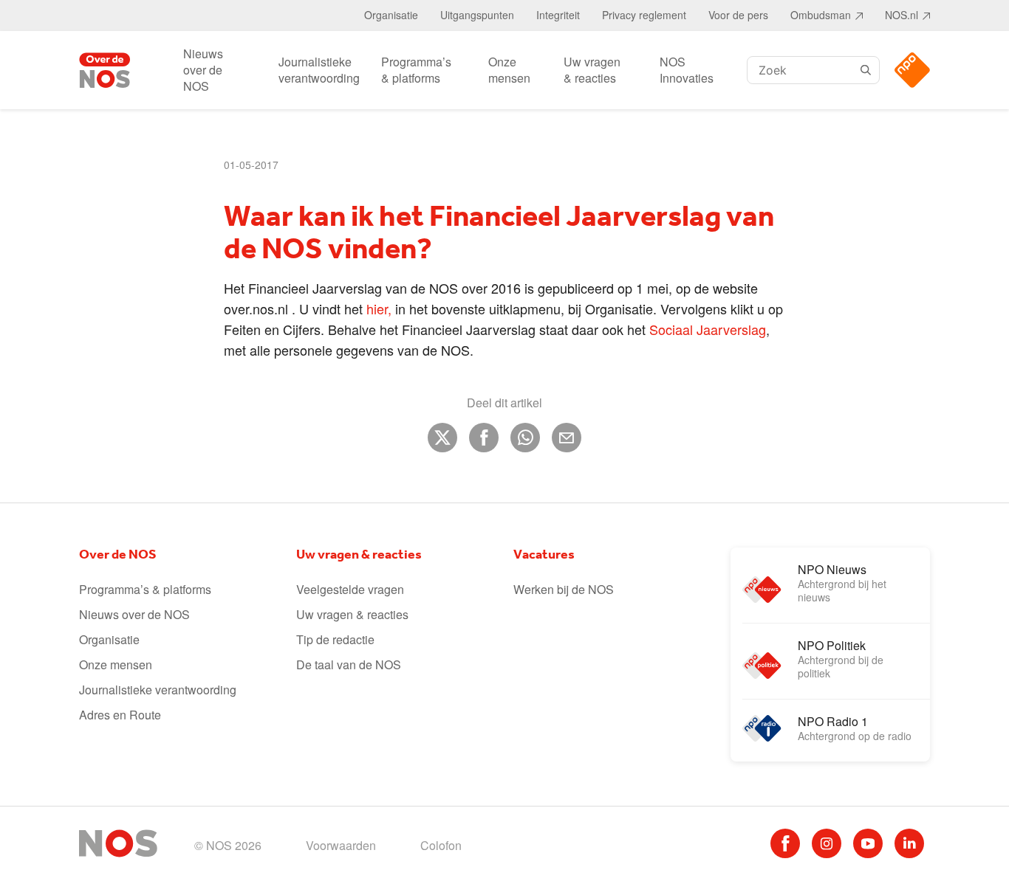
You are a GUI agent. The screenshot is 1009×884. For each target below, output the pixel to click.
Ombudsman (820, 14)
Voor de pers (738, 14)
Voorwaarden (341, 845)
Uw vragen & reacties (592, 69)
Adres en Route (120, 714)
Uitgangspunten (477, 14)
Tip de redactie (335, 639)
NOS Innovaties (687, 69)
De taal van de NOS (348, 664)
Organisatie (391, 14)
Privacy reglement (644, 14)
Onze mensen (509, 69)
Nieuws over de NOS (203, 69)
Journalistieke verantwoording (319, 69)
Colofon (441, 845)
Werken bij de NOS (563, 589)
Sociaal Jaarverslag (707, 329)
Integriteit (558, 14)
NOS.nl (901, 14)
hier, (378, 308)
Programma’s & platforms (416, 69)
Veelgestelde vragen (350, 589)
